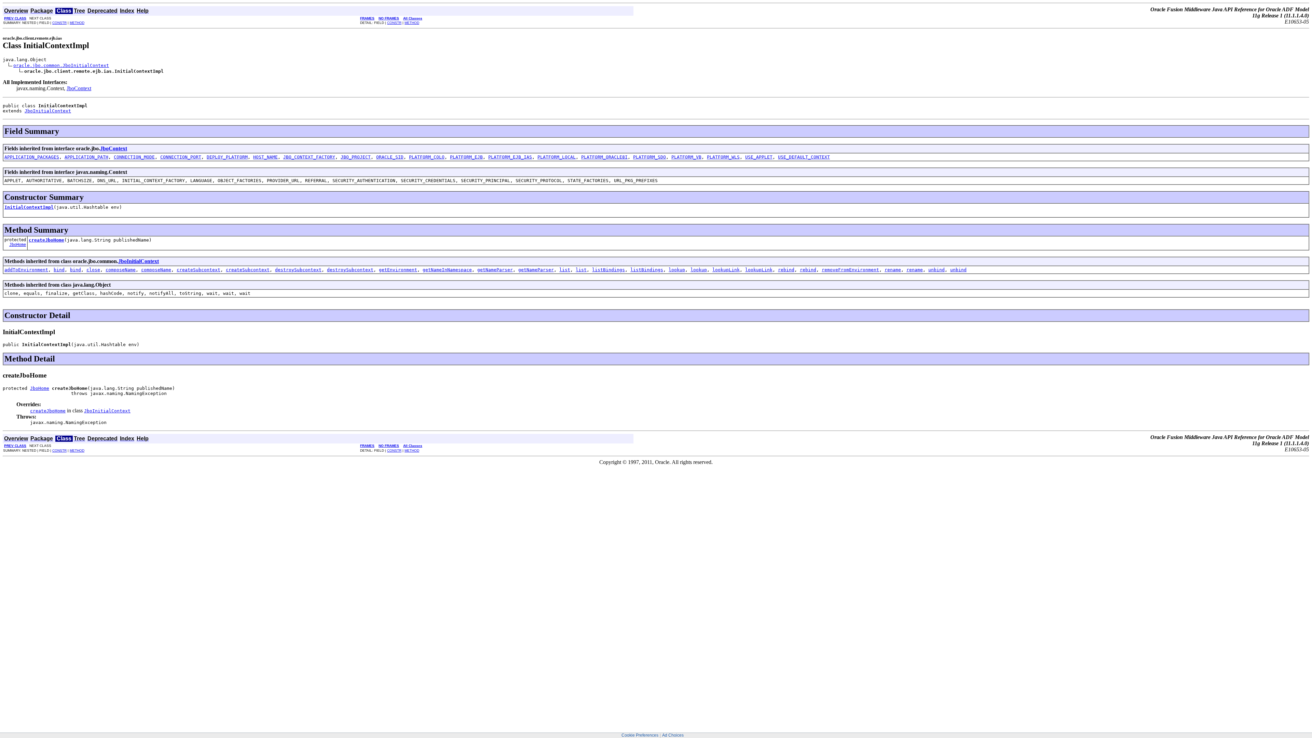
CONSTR (59, 23)
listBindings (608, 269)
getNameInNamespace (447, 269)
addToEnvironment (26, 269)
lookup (677, 269)
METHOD (77, 23)
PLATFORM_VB (686, 157)
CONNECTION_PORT (180, 157)
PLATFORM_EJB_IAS (510, 157)
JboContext (79, 88)
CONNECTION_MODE (134, 157)
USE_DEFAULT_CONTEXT (804, 157)
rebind (786, 269)
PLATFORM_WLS (723, 157)
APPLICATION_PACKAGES (31, 157)
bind (59, 269)
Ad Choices (673, 735)
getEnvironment (398, 269)
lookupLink (726, 269)
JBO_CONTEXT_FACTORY (309, 157)
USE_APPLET (759, 157)
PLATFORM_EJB (466, 157)
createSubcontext (198, 269)
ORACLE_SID (390, 157)
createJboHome (46, 240)
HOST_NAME (265, 157)
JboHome (17, 244)
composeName (121, 269)
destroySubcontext (298, 269)
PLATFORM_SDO (649, 157)
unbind (936, 269)
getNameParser (495, 269)
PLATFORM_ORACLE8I (604, 157)
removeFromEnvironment (850, 269)
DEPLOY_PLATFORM (227, 157)
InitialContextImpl (29, 207)
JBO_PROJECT (356, 157)
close (93, 269)
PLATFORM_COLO (427, 157)
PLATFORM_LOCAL (556, 157)
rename (893, 269)
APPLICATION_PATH (86, 157)
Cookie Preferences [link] (639, 735)
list (564, 269)
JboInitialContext (48, 110)
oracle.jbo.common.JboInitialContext (61, 65)
